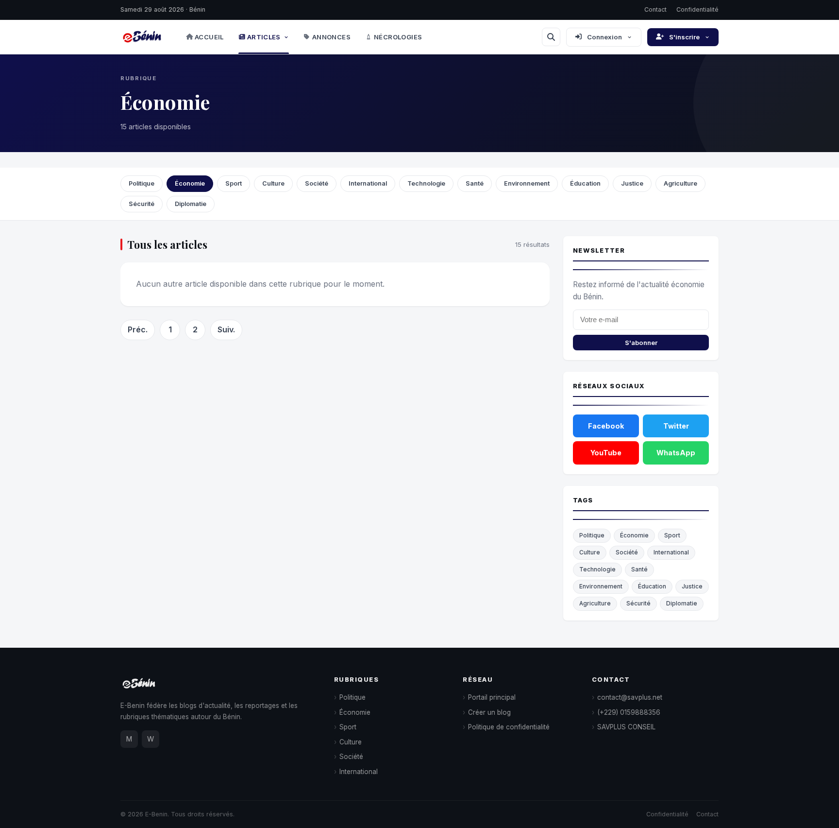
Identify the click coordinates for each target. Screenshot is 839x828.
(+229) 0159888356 (628, 712)
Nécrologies (398, 37)
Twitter (676, 426)
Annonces (331, 37)
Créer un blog (489, 712)
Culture (273, 183)
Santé (475, 183)
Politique (141, 183)
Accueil (209, 37)
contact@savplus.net (629, 697)
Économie (190, 183)
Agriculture (680, 183)
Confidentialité (697, 9)
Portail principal (492, 697)
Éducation (585, 183)
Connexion (604, 37)
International (368, 183)
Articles (264, 37)
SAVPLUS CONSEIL (626, 727)
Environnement (527, 183)
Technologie (426, 183)
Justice (632, 183)
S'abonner (641, 342)
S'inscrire (684, 37)
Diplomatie (190, 203)
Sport (233, 183)
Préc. (138, 329)
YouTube (605, 452)
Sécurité (141, 203)
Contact (655, 9)
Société (316, 183)
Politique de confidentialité (509, 727)
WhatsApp (675, 452)
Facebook (606, 426)
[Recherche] (551, 37)
